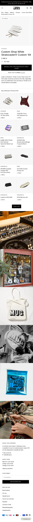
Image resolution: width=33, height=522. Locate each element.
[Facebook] (27, 515)
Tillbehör (12, 12)
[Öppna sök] (27, 8)
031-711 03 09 (7, 452)
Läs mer (23, 72)
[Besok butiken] (16, 268)
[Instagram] (30, 515)
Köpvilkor (4, 501)
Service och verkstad (8, 499)
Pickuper (18, 12)
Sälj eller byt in (6, 496)
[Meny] (2, 8)
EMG (18, 111)
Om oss (4, 493)
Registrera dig (15, 481)
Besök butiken (6, 490)
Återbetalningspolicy (7, 507)
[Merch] (16, 306)
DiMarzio (20, 137)
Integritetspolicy (6, 510)
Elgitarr (6, 12)
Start (2, 12)
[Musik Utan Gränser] (16, 8)
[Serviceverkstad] (16, 420)
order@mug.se (8, 454)
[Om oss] (16, 344)
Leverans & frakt (6, 504)
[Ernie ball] (16, 382)
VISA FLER (16, 206)
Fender (4, 48)
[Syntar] (16, 230)
